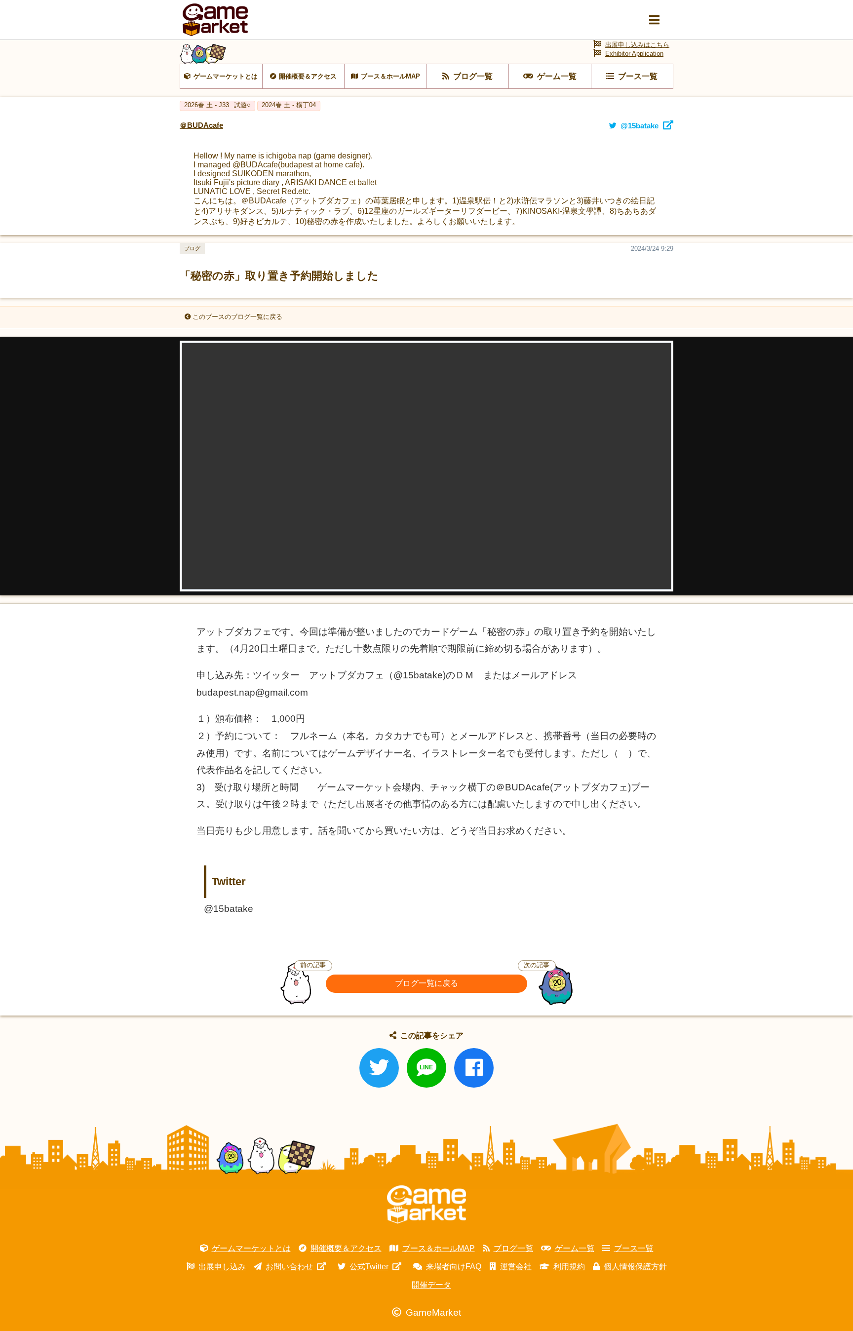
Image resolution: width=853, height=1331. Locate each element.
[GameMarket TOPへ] (426, 1204)
